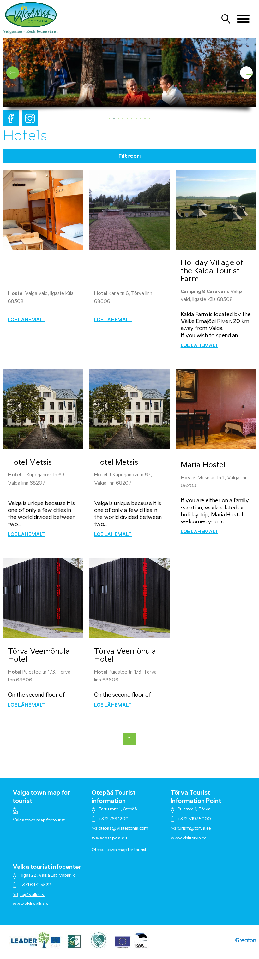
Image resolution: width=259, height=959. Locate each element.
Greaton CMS (245, 940)
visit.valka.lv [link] (36, 904)
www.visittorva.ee (188, 838)
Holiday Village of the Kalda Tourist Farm (212, 271)
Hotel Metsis (30, 462)
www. (18, 904)
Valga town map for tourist (39, 820)
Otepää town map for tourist (119, 850)
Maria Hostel (203, 465)
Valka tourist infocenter (47, 867)
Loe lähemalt (26, 320)
